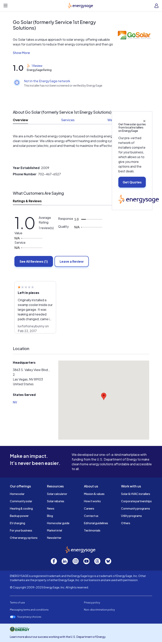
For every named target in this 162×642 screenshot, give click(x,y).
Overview (20, 120)
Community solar (21, 501)
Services (67, 120)
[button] (63, 52)
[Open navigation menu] (5, 5)
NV (15, 402)
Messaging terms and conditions (29, 609)
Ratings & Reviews (27, 201)
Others (125, 523)
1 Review (37, 65)
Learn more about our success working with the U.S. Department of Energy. (58, 636)
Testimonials (92, 530)
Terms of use (17, 602)
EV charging (17, 523)
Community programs (135, 508)
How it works (92, 501)
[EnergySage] (138, 199)
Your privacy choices (29, 617)
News (50, 508)
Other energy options (24, 537)
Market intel (54, 530)
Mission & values (94, 494)
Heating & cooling (21, 508)
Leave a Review (72, 261)
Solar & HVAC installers (135, 494)
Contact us (91, 515)
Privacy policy (92, 602)
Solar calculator (57, 494)
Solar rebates (55, 501)
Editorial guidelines (96, 523)
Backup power (19, 515)
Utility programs (131, 515)
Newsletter (54, 537)
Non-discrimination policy (99, 609)
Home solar (17, 494)
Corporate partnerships (136, 501)
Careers (89, 508)
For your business (21, 530)
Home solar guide (58, 523)
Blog (50, 515)
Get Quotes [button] (132, 182)
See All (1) (34, 261)
